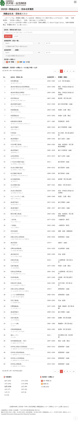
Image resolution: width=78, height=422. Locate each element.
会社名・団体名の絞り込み (12, 29)
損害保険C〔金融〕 (64, 289)
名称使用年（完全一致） (12, 40)
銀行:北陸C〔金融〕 (64, 139)
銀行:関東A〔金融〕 (64, 312)
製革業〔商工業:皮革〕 (65, 98)
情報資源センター (42, 406)
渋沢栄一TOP (23, 406)
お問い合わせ (63, 406)
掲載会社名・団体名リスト (15, 14)
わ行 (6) (23, 392)
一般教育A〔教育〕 (64, 219)
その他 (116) (45, 386)
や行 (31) (24, 389)
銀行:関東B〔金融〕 (64, 202)
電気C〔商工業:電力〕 (65, 185)
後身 (21, 62)
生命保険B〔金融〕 (64, 248)
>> (73, 71)
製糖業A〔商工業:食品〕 (66, 323)
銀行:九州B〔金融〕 (64, 156)
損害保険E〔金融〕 (64, 294)
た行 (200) (24, 383)
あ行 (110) (7, 380)
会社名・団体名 (16, 77)
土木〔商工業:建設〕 (64, 81)
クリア (16, 36)
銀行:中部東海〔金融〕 (65, 150)
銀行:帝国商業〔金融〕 (65, 127)
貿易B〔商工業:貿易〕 (65, 329)
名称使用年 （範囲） (12, 50)
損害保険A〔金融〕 (64, 237)
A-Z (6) (6, 395)
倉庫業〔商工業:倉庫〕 (65, 179)
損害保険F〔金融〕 (64, 346)
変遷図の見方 (11, 25)
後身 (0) (45, 384)
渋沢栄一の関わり (9, 59)
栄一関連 (11, 62)
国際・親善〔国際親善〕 (66, 231)
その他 (27, 62)
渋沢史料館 (32, 406)
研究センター (53, 406)
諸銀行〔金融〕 (63, 242)
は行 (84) (24, 386)
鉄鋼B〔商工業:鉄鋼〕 (65, 318)
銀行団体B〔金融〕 (64, 162)
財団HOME (13, 406)
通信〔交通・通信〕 (64, 341)
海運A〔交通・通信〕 (65, 266)
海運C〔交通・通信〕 (65, 196)
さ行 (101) (7, 383)
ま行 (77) (7, 389)
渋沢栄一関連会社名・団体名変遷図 (17, 9)
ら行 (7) (7, 392)
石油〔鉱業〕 (62, 254)
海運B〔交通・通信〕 (65, 110)
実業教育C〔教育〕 (64, 121)
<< (55, 71)
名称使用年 (50, 77)
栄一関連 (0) (47, 380)
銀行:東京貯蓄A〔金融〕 (66, 104)
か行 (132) (24, 380)
